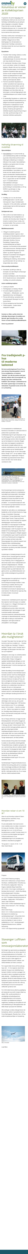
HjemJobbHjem (7, 154)
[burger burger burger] (25, 3)
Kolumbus (17, 18)
